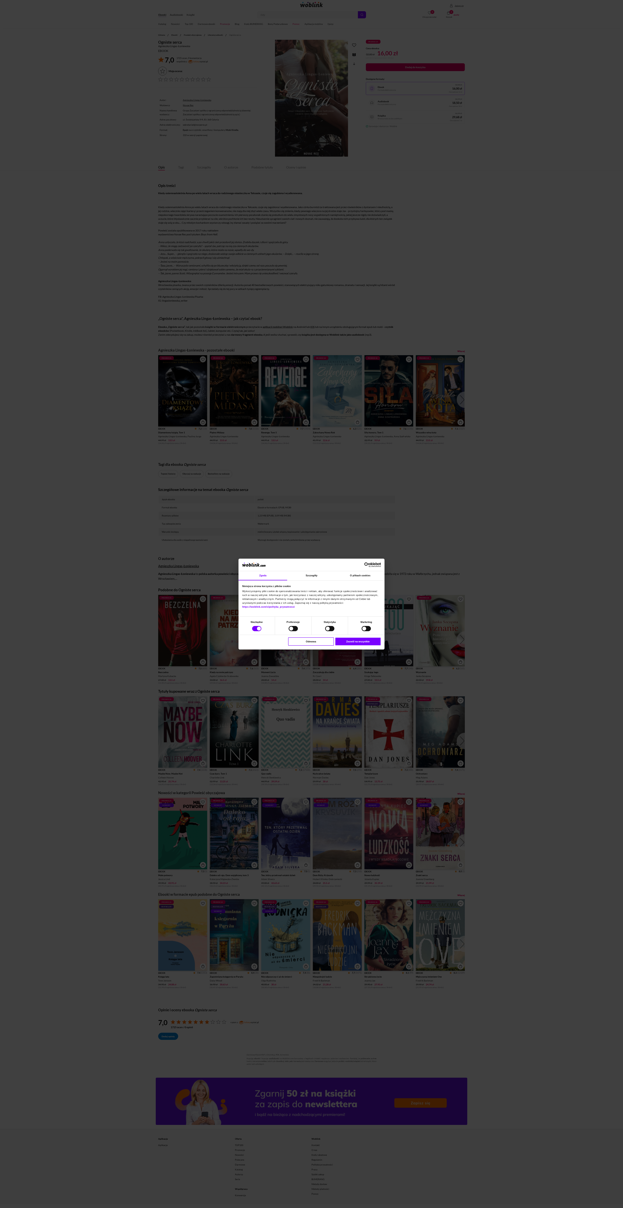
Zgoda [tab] (263, 575)
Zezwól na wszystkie (358, 641)
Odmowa (311, 641)
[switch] (293, 628)
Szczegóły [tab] (312, 575)
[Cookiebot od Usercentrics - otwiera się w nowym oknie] (367, 564)
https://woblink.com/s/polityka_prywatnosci (268, 606)
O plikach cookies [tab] (360, 575)
